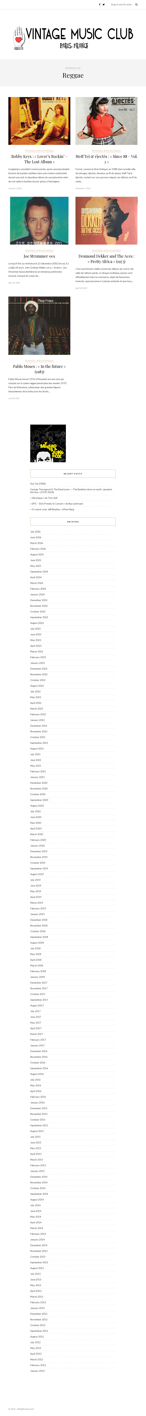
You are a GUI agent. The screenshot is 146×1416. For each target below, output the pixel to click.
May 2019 (35, 891)
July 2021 (35, 754)
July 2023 (35, 628)
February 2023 (38, 657)
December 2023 (38, 600)
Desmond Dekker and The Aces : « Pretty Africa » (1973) (106, 258)
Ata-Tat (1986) (38, 483)
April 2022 (35, 702)
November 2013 (39, 1251)
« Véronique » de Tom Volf (43, 498)
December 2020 (38, 782)
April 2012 (35, 1353)
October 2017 (37, 994)
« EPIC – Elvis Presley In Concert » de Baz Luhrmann (56, 503)
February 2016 (38, 1096)
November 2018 (39, 925)
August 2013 (37, 1268)
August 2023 (37, 623)
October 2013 (37, 1256)
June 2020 (35, 817)
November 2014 (39, 1182)
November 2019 (39, 857)
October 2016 (37, 1062)
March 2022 (36, 708)
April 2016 (35, 1091)
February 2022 (38, 714)
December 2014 (38, 1176)
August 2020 (37, 805)
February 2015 (38, 1165)
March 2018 (36, 965)
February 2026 (38, 548)
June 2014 (35, 1211)
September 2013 (39, 1262)
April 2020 (35, 828)
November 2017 (39, 988)
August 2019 (37, 874)
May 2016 (35, 1085)
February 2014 (38, 1233)
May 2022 (35, 697)
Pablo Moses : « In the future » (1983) (39, 369)
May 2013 (35, 1285)
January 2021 (37, 777)
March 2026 (36, 543)
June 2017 (35, 1016)
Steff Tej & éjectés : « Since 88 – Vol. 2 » (106, 159)
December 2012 (38, 1313)
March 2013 (36, 1296)
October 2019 (37, 862)
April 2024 (35, 577)
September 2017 (39, 999)
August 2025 (37, 554)
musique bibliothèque (39, 151)
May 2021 (35, 765)
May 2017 (35, 1022)
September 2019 (39, 868)
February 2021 (38, 771)
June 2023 (35, 634)
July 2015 (35, 1136)
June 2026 (35, 537)
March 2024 (36, 583)
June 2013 (35, 1279)
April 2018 (35, 959)
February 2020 (38, 840)
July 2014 (35, 1205)
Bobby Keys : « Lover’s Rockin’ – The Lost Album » (39, 159)
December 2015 (38, 1108)
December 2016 (38, 1051)
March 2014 (36, 1228)
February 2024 (38, 588)
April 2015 (35, 1153)
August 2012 (37, 1336)
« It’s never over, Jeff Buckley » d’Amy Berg (52, 509)
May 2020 (35, 822)
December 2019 (38, 851)
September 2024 (39, 571)
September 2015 (39, 1125)
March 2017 (36, 1034)
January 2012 (37, 1370)
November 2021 (39, 731)
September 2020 (39, 800)
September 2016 (39, 1068)
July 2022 (35, 691)
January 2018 (37, 977)
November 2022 (39, 674)
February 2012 (38, 1365)
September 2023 (39, 617)
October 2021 (37, 737)
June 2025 (35, 560)
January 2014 (37, 1239)
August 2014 (37, 1199)
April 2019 (35, 897)
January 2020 (37, 845)
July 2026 (35, 531)
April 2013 (35, 1291)
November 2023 (39, 605)
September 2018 (39, 937)
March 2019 (36, 902)
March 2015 (36, 1159)
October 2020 (37, 794)
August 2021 (37, 748)
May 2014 (35, 1216)
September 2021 (39, 742)
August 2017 (37, 1005)
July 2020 (35, 811)
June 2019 (35, 885)
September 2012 (39, 1330)
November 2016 (39, 1056)
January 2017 (37, 1045)
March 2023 (36, 651)
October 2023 (37, 611)
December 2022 (38, 668)
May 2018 (35, 954)
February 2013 (38, 1302)
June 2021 (35, 760)
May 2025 (35, 565)
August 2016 (37, 1074)
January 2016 (37, 1102)
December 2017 (38, 982)
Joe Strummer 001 (39, 256)
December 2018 (38, 919)
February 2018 (38, 971)
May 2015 (35, 1148)
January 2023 (37, 663)
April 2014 (35, 1222)
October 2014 (37, 1188)
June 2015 (35, 1142)
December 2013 (38, 1245)
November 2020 (39, 788)
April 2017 (35, 1028)
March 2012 (36, 1359)
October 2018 (37, 931)
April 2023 (35, 645)
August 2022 (37, 685)
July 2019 (35, 879)
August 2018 (37, 942)
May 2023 (35, 640)
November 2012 (39, 1319)
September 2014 (39, 1193)
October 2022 (37, 680)
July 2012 (35, 1342)
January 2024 (37, 594)
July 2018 (35, 948)
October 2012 (37, 1325)
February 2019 (38, 908)
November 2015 (39, 1114)
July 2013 (35, 1273)
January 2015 (37, 1171)
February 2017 (38, 1039)
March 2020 (36, 834)
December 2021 (38, 725)
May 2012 (35, 1348)
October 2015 (37, 1119)
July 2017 (35, 1011)
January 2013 (37, 1308)
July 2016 (35, 1079)
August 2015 (37, 1131)
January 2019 (37, 914)
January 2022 (37, 720)
